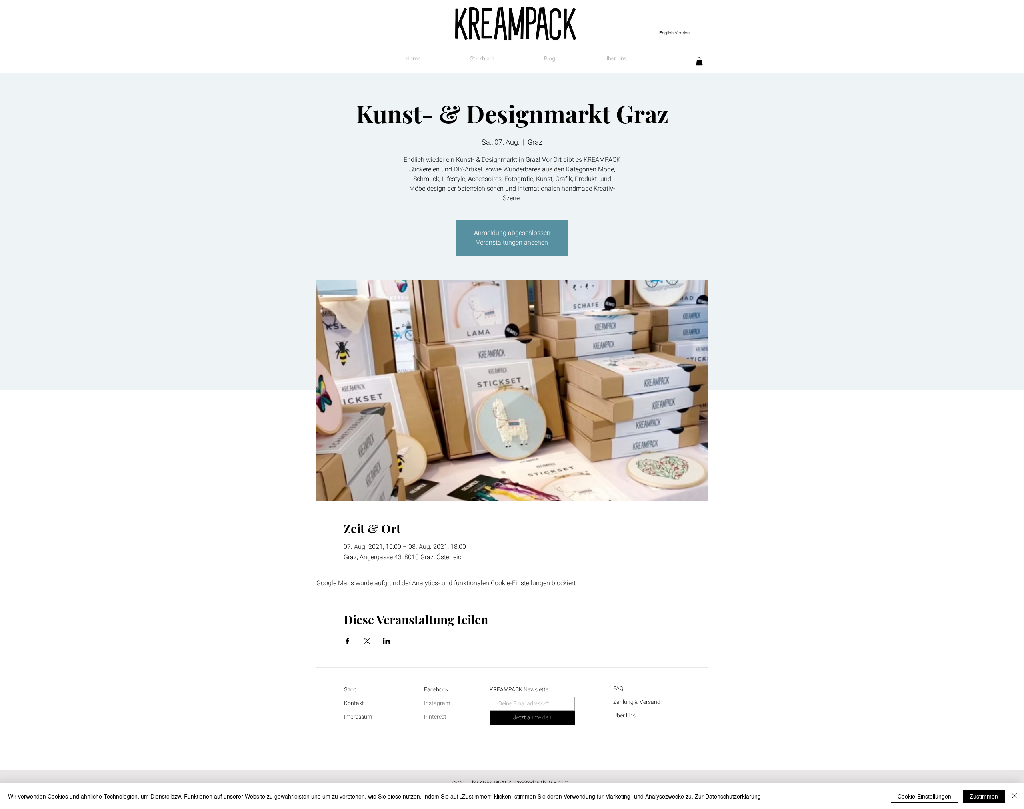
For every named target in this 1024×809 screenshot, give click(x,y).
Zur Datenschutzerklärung (728, 796)
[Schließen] (1014, 796)
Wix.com (557, 783)
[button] (699, 61)
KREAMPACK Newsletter (520, 689)
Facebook (436, 689)
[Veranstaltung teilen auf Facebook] (347, 641)
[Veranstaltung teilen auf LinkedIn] (386, 641)
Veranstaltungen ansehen (512, 242)
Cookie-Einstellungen (924, 796)
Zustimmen (984, 796)
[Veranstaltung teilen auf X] (367, 641)
